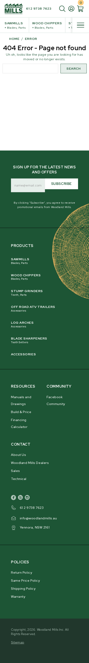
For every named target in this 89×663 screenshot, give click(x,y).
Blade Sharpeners (29, 340)
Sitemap (17, 642)
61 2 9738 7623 (39, 8)
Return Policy (21, 572)
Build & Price (21, 412)
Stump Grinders (27, 292)
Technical (18, 479)
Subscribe (61, 183)
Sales (15, 471)
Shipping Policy (23, 588)
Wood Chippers (47, 25)
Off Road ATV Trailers (33, 308)
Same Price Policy (25, 580)
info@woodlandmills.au (38, 518)
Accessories (23, 354)
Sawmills (15, 25)
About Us (18, 455)
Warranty (18, 597)
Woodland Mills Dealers (30, 463)
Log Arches (22, 324)
